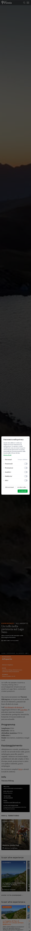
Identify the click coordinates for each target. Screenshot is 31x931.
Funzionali (9, 464)
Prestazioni (9, 468)
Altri (6, 480)
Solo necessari (9, 487)
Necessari (8, 459)
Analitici (8, 472)
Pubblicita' (8, 476)
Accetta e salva (21, 487)
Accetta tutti (22, 491)
